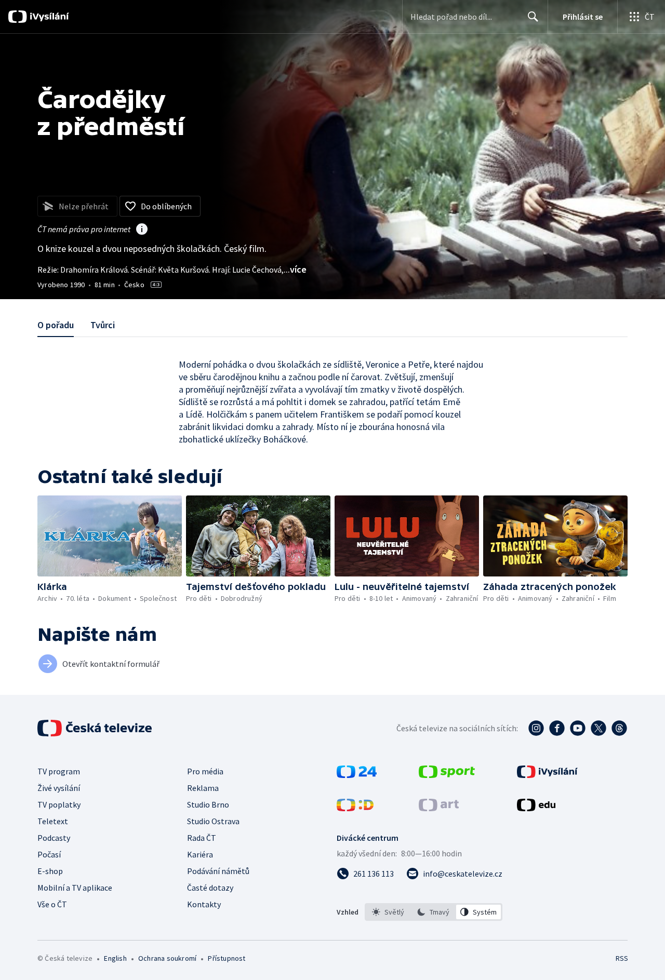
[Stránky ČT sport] (447, 775)
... (295, 269)
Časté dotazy (210, 887)
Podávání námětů (218, 871)
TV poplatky (59, 804)
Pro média (205, 771)
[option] (388, 912)
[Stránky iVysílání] (547, 775)
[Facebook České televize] (557, 728)
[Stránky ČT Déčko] (355, 808)
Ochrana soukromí (167, 958)
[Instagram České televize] (536, 728)
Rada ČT (201, 838)
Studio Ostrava (213, 821)
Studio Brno (208, 804)
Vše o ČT (52, 904)
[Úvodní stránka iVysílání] (48, 16)
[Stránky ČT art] (439, 808)
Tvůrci (102, 325)
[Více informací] (142, 230)
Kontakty (204, 904)
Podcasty (53, 838)
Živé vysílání (58, 788)
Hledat (533, 16)
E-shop (50, 871)
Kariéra (200, 854)
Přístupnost (226, 958)
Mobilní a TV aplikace (74, 887)
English (115, 958)
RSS (622, 958)
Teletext (52, 821)
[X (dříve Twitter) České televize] (598, 728)
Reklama (203, 788)
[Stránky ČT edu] (536, 808)
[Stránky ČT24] (357, 775)
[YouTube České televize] (577, 728)
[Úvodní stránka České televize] (95, 728)
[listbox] (433, 912)
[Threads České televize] (619, 728)
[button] (109, 535)
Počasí (49, 854)
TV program (58, 771)
